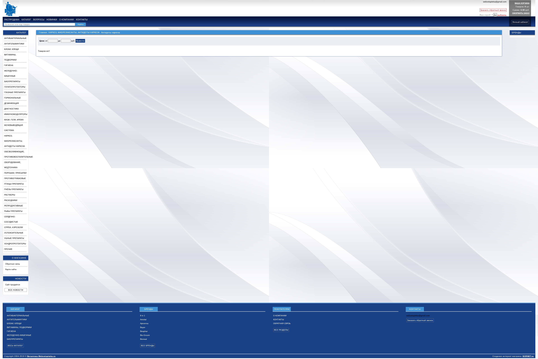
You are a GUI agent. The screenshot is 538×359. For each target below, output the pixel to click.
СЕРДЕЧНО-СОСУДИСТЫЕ (11, 219)
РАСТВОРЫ (9, 195)
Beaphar (144, 331)
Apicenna (144, 323)
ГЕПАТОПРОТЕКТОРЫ (14, 87)
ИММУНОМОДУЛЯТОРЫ (15, 114)
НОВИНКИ (52, 19)
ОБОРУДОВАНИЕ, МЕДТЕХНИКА (12, 165)
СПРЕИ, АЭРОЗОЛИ (13, 227)
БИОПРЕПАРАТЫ (12, 81)
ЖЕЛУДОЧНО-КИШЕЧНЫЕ (10, 73)
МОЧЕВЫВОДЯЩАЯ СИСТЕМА (13, 127)
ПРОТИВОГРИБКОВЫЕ (15, 178)
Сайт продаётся (12, 284)
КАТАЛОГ (26, 19)
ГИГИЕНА (8, 65)
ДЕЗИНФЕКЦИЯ (11, 103)
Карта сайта (10, 269)
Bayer (142, 327)
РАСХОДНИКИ (10, 200)
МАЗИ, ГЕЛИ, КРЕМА (14, 120)
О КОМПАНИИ (66, 19)
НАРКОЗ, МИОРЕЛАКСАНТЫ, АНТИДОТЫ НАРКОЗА (14, 141)
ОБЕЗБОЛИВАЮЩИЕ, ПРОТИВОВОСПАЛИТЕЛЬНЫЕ (16, 154)
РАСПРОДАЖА (11, 19)
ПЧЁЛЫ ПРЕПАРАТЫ (13, 189)
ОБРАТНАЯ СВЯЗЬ (282, 323)
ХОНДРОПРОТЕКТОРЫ (15, 244)
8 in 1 (142, 315)
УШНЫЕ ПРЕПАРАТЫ (14, 238)
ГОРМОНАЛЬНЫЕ (12, 98)
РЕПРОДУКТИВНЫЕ (13, 206)
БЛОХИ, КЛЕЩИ (11, 49)
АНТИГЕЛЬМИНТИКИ (14, 44)
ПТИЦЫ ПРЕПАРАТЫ (14, 184)
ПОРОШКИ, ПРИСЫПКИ (15, 173)
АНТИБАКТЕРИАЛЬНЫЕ (15, 38)
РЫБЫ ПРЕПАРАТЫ (13, 211)
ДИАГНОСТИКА (11, 109)
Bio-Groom (145, 335)
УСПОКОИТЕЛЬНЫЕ (13, 233)
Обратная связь (12, 264)
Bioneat (143, 339)
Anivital (143, 319)
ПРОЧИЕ (8, 249)
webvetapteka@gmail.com (494, 2)
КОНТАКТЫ (82, 19)
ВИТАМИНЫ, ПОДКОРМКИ (10, 57)
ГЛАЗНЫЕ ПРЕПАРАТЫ (14, 92)
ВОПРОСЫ (38, 19)
